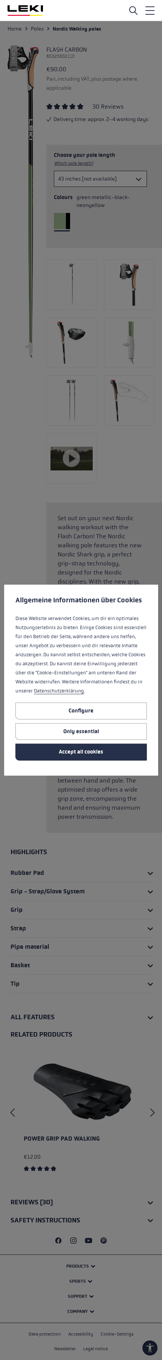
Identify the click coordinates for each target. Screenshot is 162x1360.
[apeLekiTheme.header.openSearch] (133, 10)
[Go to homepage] (25, 10)
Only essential (81, 731)
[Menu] (149, 10)
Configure (81, 711)
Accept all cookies (81, 752)
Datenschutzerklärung (59, 691)
